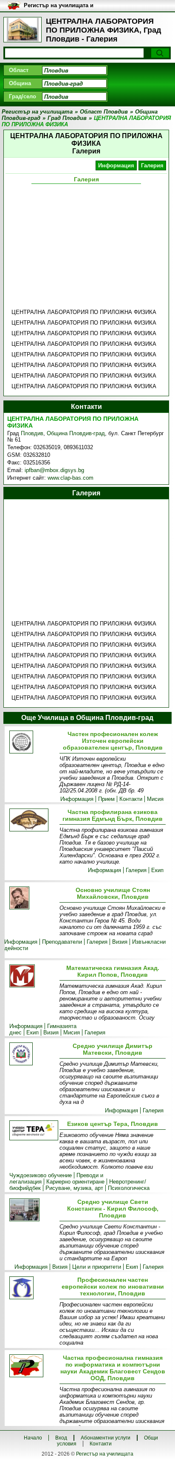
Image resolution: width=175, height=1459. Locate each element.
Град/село (22, 96)
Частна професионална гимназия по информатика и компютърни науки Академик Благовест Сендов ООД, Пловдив (112, 1367)
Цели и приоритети (96, 1267)
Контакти (130, 799)
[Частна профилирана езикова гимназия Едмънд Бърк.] (32, 821)
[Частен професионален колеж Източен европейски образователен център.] (32, 743)
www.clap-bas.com (70, 478)
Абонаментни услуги (105, 1438)
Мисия (155, 799)
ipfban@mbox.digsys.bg (54, 470)
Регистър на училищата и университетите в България (62, 5)
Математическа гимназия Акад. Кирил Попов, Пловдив (112, 971)
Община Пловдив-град (76, 433)
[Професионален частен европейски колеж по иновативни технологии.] (32, 1288)
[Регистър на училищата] (22, 29)
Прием (106, 799)
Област (18, 70)
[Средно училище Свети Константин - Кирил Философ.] (32, 1210)
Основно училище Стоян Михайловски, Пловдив (113, 893)
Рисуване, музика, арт (74, 1188)
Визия (119, 942)
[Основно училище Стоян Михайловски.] (32, 899)
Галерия (152, 165)
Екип (157, 870)
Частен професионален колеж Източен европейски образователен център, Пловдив (113, 741)
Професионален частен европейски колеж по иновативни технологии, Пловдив (113, 1286)
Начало (33, 1438)
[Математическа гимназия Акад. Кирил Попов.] (32, 976)
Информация (116, 165)
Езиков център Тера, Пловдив (112, 1123)
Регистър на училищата (104, 1454)
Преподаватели (62, 942)
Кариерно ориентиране (75, 1181)
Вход (61, 1438)
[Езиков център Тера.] (32, 1131)
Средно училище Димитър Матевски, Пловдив (112, 1049)
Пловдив (32, 433)
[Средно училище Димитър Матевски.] (32, 1054)
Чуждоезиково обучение (40, 1175)
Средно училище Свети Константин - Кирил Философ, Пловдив (112, 1208)
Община (20, 83)
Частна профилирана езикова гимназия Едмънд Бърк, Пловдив (112, 815)
